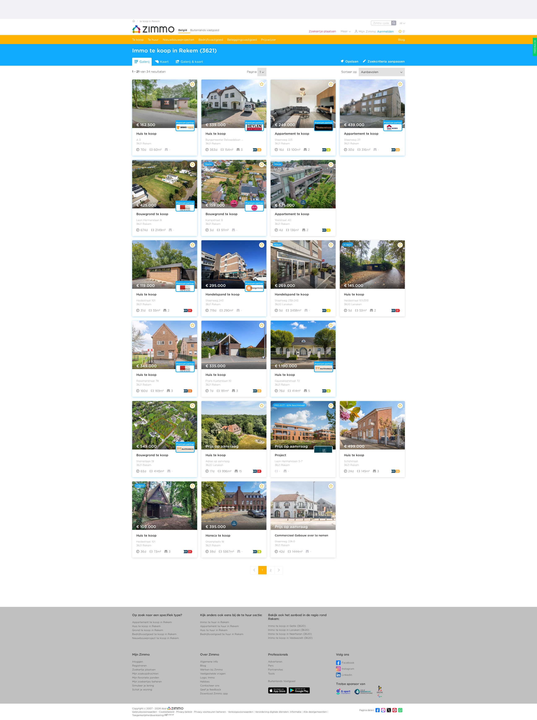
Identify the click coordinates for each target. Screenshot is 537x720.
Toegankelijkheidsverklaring (148, 715)
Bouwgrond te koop (152, 214)
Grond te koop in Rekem (147, 630)
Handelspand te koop (223, 294)
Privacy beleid (184, 711)
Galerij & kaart (192, 62)
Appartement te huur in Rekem (219, 626)
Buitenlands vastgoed (204, 30)
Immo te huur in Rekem (214, 622)
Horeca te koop (218, 535)
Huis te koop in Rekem (146, 626)
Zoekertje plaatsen (322, 31)
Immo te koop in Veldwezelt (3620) (290, 637)
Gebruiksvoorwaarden (145, 711)
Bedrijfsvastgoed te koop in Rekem (154, 634)
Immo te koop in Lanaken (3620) (288, 629)
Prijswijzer (268, 39)
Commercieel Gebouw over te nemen (301, 535)
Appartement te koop (292, 134)
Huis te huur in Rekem (213, 630)
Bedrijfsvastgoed (210, 39)
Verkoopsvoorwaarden (241, 711)
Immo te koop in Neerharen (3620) (290, 633)
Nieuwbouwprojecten (178, 39)
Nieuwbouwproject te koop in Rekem (155, 638)
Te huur (153, 39)
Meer (345, 31)
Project (280, 455)
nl (401, 23)
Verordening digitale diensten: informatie (278, 711)
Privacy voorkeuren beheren (210, 711)
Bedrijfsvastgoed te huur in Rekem (221, 634)
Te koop (137, 39)
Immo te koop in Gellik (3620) (287, 625)
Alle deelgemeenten (315, 711)
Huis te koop (146, 134)
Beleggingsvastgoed (242, 39)
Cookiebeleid (167, 711)
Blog (401, 39)
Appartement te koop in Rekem (152, 622)
